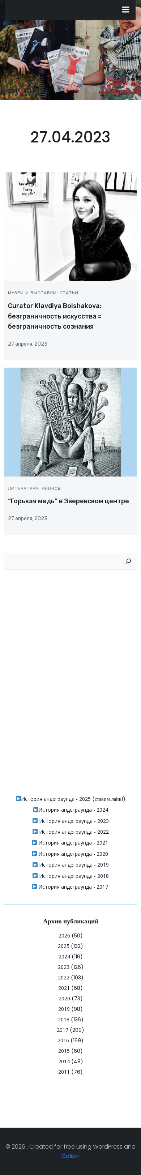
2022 (63, 977)
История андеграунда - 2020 (72, 853)
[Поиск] (128, 561)
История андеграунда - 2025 (56, 798)
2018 (63, 1019)
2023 (63, 967)
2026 (64, 935)
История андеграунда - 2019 (73, 864)
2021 (64, 987)
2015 (64, 1050)
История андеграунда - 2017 (72, 886)
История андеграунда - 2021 (72, 842)
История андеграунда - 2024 (73, 809)
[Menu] (126, 10)
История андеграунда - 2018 (73, 875)
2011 (64, 1071)
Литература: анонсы (35, 488)
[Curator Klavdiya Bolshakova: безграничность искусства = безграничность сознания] (70, 226)
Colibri (70, 1156)
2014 (64, 1061)
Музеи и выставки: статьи (43, 292)
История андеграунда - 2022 (73, 831)
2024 (64, 956)
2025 (63, 946)
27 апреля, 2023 (27, 344)
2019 (64, 1008)
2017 (62, 1029)
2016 (63, 1040)
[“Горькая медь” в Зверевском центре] (70, 422)
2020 (64, 998)
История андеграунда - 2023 (73, 820)
